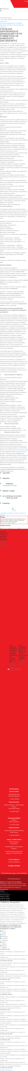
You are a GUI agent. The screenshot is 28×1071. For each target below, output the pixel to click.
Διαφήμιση (4, 947)
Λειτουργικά (5, 940)
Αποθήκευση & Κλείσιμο (6, 1070)
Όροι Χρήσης (14, 843)
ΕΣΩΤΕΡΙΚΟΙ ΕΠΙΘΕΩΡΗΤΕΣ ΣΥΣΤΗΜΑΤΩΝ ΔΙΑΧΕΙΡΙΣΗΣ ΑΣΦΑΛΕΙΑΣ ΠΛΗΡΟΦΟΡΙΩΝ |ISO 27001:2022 (12, 25)
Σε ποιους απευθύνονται (14, 862)
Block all (4, 933)
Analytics (4, 944)
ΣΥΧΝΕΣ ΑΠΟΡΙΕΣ (14, 866)
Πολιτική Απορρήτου (14, 841)
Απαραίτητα (5, 936)
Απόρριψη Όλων (4, 893)
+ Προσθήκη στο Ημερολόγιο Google (9, 513)
